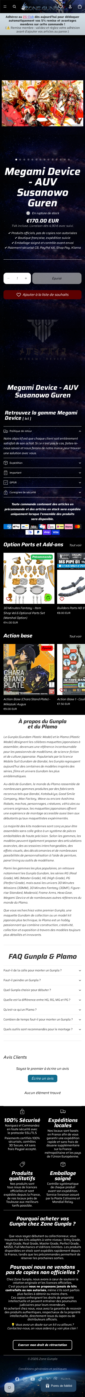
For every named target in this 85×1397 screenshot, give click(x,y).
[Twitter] (48, 1379)
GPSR (13, 482)
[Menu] (5, 7)
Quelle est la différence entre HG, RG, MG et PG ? (36, 999)
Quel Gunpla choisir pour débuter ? (27, 990)
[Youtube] (32, 1379)
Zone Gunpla (48, 1358)
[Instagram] (25, 1379)
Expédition (16, 463)
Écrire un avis (43, 1078)
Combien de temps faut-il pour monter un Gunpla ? (38, 1019)
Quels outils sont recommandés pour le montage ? (38, 1029)
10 (52, 160)
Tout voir (75, 545)
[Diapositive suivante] (77, 588)
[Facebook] (17, 1379)
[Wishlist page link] (60, 6)
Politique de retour (21, 431)
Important (15, 473)
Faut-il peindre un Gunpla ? (22, 980)
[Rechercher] (14, 6)
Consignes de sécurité (23, 492)
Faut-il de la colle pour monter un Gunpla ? (32, 970)
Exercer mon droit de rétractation (42, 1344)
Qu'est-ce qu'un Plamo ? (20, 1009)
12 (61, 160)
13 (65, 160)
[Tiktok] (40, 1379)
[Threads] (55, 1379)
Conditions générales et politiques (43, 1368)
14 (69, 160)
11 (57, 160)
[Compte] (70, 6)
